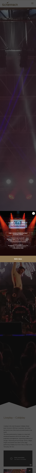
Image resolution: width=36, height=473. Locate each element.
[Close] (33, 213)
